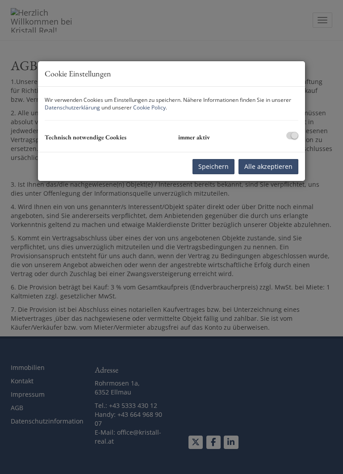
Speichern (213, 166)
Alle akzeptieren (268, 166)
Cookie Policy (149, 107)
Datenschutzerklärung (72, 107)
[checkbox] (292, 135)
